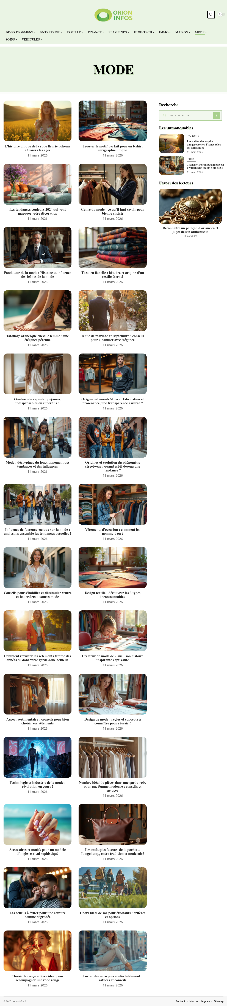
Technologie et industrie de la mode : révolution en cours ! (38, 784)
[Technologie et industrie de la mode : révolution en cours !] (37, 757)
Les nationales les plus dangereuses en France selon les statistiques (204, 144)
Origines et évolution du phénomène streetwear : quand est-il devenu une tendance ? (112, 466)
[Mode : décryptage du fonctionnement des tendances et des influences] (37, 437)
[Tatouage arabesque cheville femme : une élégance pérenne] (37, 310)
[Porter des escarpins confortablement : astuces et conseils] (112, 951)
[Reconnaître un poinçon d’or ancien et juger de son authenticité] (190, 206)
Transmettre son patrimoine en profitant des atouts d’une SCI (205, 166)
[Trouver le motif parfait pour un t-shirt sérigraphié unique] (112, 121)
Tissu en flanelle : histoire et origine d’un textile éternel (112, 274)
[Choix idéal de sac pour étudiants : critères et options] (112, 887)
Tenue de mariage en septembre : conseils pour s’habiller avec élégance (112, 337)
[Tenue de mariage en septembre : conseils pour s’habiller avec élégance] (112, 310)
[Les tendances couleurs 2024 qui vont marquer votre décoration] (37, 184)
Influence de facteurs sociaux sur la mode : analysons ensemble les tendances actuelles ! (37, 531)
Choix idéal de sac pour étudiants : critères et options (112, 914)
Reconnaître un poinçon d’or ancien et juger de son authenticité (190, 229)
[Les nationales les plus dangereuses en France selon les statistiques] (171, 143)
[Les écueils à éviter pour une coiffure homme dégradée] (37, 887)
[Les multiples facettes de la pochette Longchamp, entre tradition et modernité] (112, 824)
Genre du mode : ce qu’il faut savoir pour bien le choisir (112, 211)
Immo (191, 159)
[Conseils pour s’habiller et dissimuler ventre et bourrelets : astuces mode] (37, 567)
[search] (210, 14)
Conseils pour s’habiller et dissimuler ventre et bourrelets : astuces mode (37, 594)
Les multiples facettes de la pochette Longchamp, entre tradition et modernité (112, 851)
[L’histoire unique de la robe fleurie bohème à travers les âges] (37, 121)
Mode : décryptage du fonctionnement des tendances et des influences (38, 464)
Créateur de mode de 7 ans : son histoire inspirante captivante (112, 657)
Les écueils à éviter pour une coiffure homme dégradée (38, 914)
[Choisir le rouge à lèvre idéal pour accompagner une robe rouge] (37, 951)
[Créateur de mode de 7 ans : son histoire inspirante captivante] (112, 630)
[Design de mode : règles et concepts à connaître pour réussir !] (112, 694)
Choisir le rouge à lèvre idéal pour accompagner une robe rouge (38, 978)
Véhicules (194, 136)
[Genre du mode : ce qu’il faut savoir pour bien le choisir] (112, 184)
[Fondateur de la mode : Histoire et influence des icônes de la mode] (37, 247)
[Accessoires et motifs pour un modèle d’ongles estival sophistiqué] (37, 824)
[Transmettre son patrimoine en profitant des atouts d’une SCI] (171, 165)
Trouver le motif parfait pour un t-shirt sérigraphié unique (113, 148)
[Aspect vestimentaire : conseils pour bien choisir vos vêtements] (37, 694)
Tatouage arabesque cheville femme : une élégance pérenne (37, 337)
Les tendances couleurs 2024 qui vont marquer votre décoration (37, 211)
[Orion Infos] (113, 14)
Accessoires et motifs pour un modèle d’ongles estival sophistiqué (37, 851)
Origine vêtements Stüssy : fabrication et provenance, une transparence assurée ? (112, 401)
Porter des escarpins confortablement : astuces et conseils (112, 978)
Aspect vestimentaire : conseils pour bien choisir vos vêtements (37, 721)
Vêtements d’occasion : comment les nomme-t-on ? (112, 531)
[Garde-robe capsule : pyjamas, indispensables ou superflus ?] (37, 374)
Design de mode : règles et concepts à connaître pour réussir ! (112, 721)
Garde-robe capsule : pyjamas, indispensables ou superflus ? (37, 401)
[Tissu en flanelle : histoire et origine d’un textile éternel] (112, 247)
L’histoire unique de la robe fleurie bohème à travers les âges (37, 148)
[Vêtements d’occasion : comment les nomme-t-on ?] (112, 504)
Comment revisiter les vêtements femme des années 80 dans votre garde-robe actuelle (37, 657)
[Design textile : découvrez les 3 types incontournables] (112, 567)
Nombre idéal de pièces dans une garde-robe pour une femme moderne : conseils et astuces (112, 786)
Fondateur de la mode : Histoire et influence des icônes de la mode (37, 274)
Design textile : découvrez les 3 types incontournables (112, 594)
